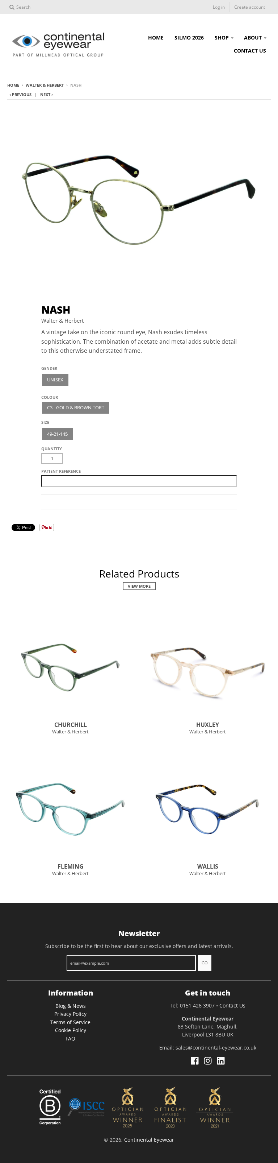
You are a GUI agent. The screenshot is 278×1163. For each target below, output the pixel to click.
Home (13, 85)
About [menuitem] (253, 37)
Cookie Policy (70, 1030)
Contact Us (232, 1005)
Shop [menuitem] (222, 37)
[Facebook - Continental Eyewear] (194, 1060)
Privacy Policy (70, 1013)
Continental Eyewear (149, 1139)
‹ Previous (20, 94)
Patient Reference (61, 471)
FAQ (70, 1038)
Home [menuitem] (156, 37)
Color (48, 394)
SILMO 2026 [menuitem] (189, 37)
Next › (46, 94)
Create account (249, 7)
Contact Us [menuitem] (250, 50)
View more (139, 586)
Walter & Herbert (45, 85)
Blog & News (70, 1005)
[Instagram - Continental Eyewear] (207, 1060)
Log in (219, 7)
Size (45, 422)
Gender (49, 368)
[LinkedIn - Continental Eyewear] (220, 1060)
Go (205, 962)
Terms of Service (70, 1022)
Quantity (51, 448)
